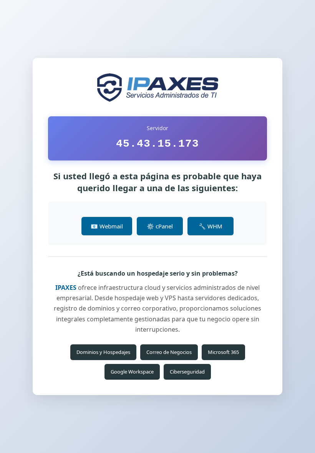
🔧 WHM (210, 226)
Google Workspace (132, 371)
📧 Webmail (107, 226)
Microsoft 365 (223, 352)
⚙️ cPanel (160, 226)
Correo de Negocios (169, 352)
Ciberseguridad (187, 371)
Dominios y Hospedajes (103, 352)
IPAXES (65, 287)
